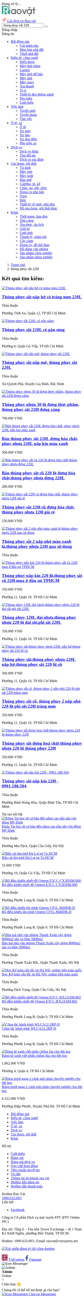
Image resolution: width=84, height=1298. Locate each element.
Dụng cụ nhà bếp (32, 192)
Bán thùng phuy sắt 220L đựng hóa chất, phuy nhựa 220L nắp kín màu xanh (40, 441)
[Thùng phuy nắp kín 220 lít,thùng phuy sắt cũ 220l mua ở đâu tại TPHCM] (42, 567)
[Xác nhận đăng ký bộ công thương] (28, 1249)
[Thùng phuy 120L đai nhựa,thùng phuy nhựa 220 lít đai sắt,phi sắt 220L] (42, 609)
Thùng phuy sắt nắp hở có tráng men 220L (42, 296)
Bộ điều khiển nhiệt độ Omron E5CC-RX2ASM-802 (39, 1001)
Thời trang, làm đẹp (33, 216)
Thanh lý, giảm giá (33, 237)
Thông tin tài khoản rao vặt (30, 1178)
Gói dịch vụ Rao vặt (21, 21)
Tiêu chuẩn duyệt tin (25, 1170)
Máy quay (27, 82)
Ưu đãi (15, 1174)
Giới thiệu (18, 1154)
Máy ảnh (26, 78)
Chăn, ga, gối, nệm (33, 188)
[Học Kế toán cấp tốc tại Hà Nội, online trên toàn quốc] (42, 970)
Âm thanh (27, 86)
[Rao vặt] (19, 15)
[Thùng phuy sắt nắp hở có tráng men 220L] (34, 288)
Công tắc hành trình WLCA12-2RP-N (29, 1028)
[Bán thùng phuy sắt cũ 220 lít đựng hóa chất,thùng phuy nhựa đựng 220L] (42, 464)
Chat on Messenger (42, 1294)
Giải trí (25, 229)
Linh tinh (26, 233)
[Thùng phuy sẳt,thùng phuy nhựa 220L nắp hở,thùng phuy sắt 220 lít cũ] (42, 651)
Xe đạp (25, 135)
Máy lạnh (26, 176)
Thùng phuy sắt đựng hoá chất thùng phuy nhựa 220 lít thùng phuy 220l (42, 746)
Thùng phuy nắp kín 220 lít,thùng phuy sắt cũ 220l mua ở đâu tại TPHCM (42, 578)
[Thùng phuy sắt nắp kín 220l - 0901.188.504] (35, 772)
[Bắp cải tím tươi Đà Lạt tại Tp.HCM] (29, 853)
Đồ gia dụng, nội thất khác (38, 208)
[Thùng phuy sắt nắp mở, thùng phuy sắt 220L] (36, 354)
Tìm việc (26, 119)
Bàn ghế (26, 180)
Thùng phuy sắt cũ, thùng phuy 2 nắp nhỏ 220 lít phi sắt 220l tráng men (41, 704)
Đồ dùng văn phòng (34, 249)
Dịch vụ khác (29, 151)
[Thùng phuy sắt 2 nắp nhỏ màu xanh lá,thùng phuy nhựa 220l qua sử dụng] (42, 533)
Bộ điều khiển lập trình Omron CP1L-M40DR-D (36, 912)
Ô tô (23, 127)
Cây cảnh (26, 241)
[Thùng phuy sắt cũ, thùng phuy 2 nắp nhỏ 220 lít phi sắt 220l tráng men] (42, 693)
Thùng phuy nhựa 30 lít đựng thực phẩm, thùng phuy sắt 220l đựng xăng (40, 407)
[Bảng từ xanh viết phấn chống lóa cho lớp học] (36, 1051)
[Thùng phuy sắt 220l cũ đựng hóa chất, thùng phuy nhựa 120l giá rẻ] (42, 498)
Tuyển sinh (27, 111)
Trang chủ (18, 265)
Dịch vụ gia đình (31, 159)
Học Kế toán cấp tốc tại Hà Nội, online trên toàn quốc (40, 974)
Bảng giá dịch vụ (23, 1162)
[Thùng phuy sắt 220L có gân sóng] (28, 321)
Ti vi (23, 90)
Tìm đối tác (28, 155)
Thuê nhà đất (29, 54)
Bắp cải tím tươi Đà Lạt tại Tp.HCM (28, 858)
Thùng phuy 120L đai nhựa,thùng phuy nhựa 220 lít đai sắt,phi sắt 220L (39, 620)
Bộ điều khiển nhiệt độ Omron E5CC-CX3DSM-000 (39, 885)
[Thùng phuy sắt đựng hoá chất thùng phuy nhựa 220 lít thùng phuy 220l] (42, 734)
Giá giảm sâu (29, 45)
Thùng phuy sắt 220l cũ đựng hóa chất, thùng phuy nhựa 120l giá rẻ (38, 509)
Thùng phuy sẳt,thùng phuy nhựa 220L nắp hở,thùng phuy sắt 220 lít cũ (39, 662)
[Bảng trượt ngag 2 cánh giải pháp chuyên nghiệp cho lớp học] (42, 1083)
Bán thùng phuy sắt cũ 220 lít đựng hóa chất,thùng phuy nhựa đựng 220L (38, 475)
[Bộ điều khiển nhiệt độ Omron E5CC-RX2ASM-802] (41, 997)
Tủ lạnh (25, 168)
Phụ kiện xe (28, 143)
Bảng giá (17, 1158)
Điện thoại (27, 62)
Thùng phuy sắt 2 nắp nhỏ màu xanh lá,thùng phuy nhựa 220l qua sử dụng (37, 544)
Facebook (18, 1210)
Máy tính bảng (30, 66)
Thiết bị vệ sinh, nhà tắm (37, 204)
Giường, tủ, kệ (30, 184)
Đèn (23, 200)
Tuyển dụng (28, 115)
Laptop (25, 70)
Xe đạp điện (28, 139)
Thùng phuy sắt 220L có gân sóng (33, 329)
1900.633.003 (12, 1198)
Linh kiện (26, 102)
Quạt (23, 196)
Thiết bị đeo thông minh (37, 94)
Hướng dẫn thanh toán (27, 1186)
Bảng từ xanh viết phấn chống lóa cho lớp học (34, 1056)
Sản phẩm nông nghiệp (36, 257)
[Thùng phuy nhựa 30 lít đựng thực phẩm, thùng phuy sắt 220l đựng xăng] (42, 396)
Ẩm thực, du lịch (32, 224)
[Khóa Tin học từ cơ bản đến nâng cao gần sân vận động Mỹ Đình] (42, 822)
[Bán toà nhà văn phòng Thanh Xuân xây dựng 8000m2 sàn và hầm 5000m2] (42, 939)
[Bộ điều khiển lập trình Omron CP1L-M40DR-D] (38, 908)
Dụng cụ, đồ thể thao (35, 245)
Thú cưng (27, 220)
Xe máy (25, 131)
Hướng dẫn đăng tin (25, 1182)
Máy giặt (26, 172)
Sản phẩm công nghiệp (36, 253)
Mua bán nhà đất (31, 50)
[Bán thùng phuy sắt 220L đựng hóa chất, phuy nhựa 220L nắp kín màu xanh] (42, 430)
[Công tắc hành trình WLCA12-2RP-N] (31, 1024)
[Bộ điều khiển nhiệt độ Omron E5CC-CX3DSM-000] (41, 881)
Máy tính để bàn (31, 74)
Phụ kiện (26, 98)
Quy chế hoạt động (24, 1166)
